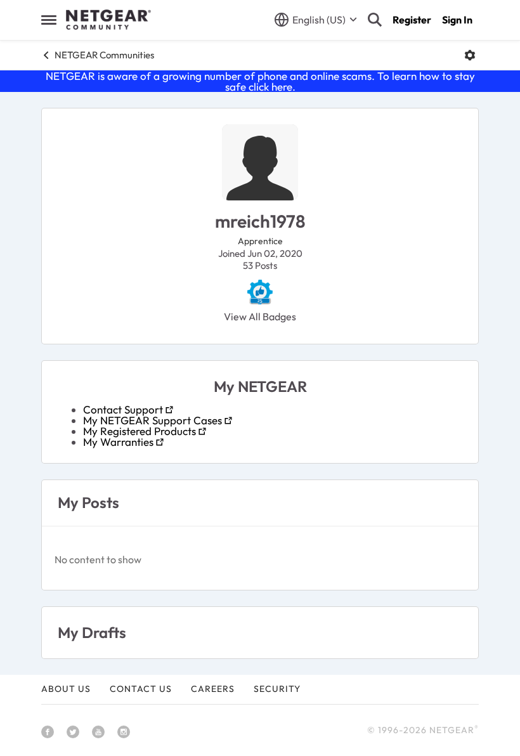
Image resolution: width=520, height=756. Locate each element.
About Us (66, 688)
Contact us (141, 688)
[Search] (374, 19)
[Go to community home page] (108, 20)
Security (277, 688)
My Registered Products (139, 431)
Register (412, 19)
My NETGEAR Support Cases (152, 420)
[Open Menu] (470, 55)
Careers (213, 688)
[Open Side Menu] (49, 19)
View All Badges (260, 316)
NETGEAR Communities (104, 55)
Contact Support (123, 409)
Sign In (457, 19)
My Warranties (118, 441)
